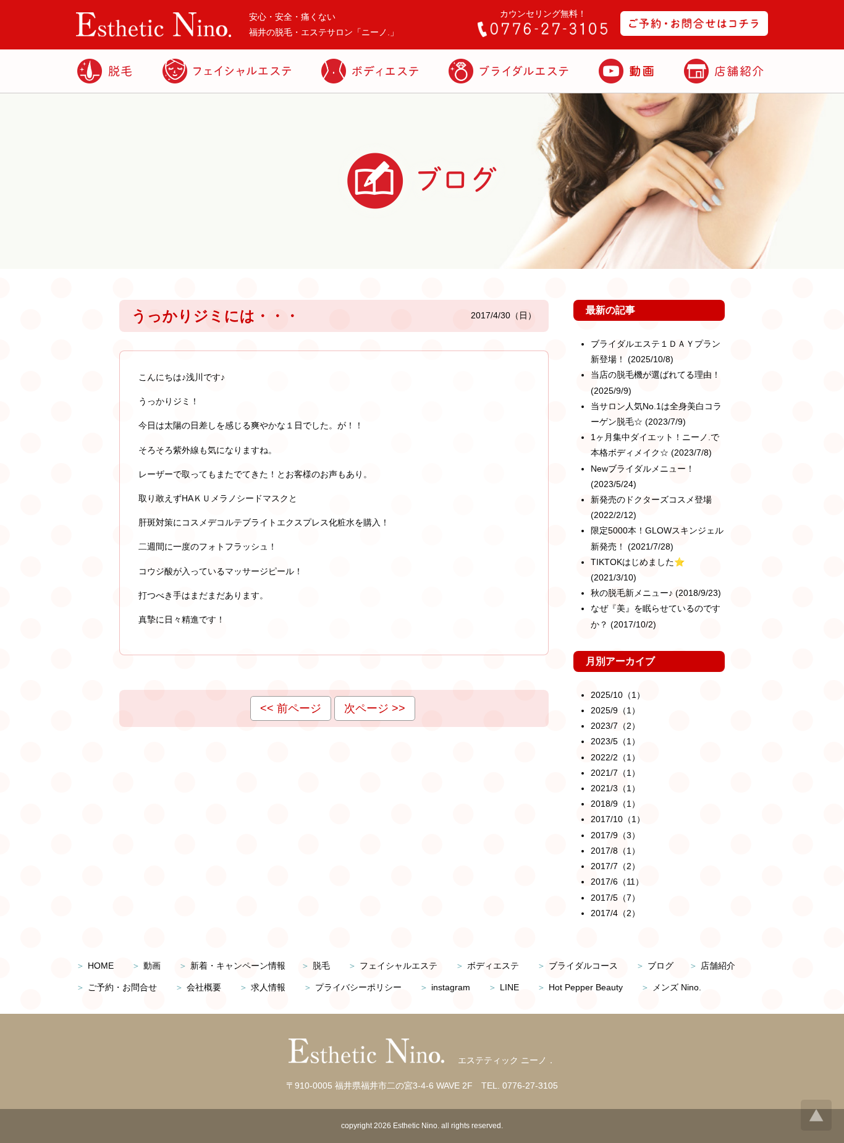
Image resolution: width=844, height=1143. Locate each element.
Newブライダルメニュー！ (642, 469)
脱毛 (321, 966)
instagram (450, 987)
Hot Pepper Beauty (586, 987)
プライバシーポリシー (358, 987)
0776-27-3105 (530, 1085)
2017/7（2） (615, 866)
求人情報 (268, 987)
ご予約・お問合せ (122, 987)
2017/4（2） (615, 913)
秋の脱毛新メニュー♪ (632, 593)
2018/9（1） (615, 804)
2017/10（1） (618, 819)
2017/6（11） (617, 881)
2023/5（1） (615, 741)
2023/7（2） (615, 726)
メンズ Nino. (676, 987)
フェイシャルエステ (398, 966)
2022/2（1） (615, 757)
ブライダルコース (583, 966)
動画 (152, 966)
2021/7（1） (615, 773)
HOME (101, 966)
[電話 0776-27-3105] (542, 34)
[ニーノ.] (153, 34)
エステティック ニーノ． (506, 1060)
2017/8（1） (615, 851)
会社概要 (204, 987)
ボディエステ (493, 966)
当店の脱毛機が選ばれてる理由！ (655, 375)
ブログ (660, 966)
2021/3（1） (615, 788)
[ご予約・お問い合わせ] (694, 33)
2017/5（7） (615, 898)
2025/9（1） (615, 710)
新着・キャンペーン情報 (237, 966)
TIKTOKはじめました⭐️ (638, 562)
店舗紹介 (718, 966)
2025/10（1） (618, 695)
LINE (509, 987)
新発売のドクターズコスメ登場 (651, 499)
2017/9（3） (615, 835)
